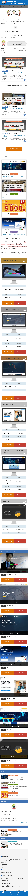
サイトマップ (4, 867)
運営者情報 (4, 862)
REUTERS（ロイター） (6, 883)
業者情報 (7, 579)
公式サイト (20, 303)
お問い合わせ (4, 864)
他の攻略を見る (14, 148)
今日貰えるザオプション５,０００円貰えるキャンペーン (12, 878)
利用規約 (3, 865)
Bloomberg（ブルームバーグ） (8, 885)
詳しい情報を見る (23, 822)
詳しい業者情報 (8, 303)
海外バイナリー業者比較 (6, 872)
